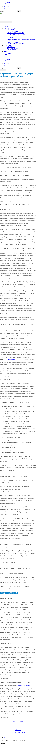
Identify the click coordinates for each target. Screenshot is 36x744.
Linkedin (5, 8)
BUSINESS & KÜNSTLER (11, 36)
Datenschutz (18, 730)
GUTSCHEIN (7, 2)
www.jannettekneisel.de (11, 359)
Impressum (18, 727)
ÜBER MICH (7, 45)
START (5, 26)
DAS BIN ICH (11, 47)
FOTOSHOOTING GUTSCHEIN (17, 34)
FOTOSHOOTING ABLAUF (15, 33)
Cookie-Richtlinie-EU (14, 733)
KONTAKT (6, 3)
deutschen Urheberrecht (23, 685)
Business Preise (27, 380)
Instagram (6, 6)
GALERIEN (10, 29)
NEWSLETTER (11, 50)
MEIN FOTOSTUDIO (13, 48)
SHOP (5, 51)
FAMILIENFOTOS (9, 28)
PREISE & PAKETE (13, 31)
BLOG (5, 54)
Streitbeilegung (24, 733)
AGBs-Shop (18, 724)
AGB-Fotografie (18, 721)
